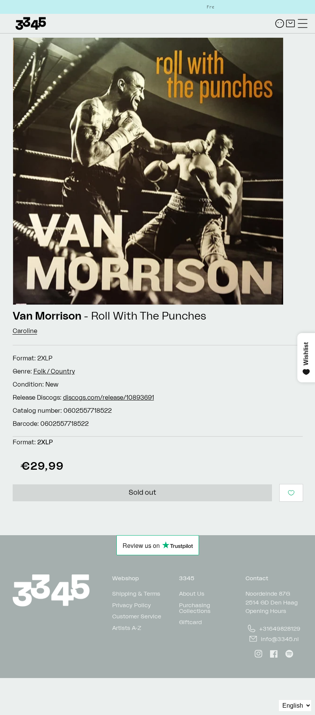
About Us (191, 593)
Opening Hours (265, 611)
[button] (302, 23)
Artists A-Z (126, 627)
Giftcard (190, 621)
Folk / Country (54, 371)
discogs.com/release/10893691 (108, 397)
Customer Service (136, 616)
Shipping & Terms (136, 593)
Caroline (25, 331)
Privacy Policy (131, 604)
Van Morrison (47, 315)
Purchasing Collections (195, 607)
